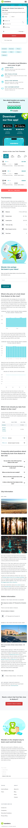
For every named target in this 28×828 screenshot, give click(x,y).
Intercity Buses (4, 789)
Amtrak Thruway (5, 659)
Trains (2, 791)
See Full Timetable (14, 190)
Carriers (4, 52)
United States (5, 769)
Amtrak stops (8, 586)
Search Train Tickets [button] (14, 703)
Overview (11, 48)
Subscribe (6, 286)
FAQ (11, 52)
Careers (16, 797)
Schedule (4, 48)
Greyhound (13, 659)
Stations (4, 55)
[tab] (5, 17)
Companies (3, 810)
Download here (14, 685)
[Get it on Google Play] (19, 126)
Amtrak (4, 425)
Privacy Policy (4, 815)
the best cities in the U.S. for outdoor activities (13, 577)
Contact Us (3, 807)
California (4, 771)
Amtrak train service (14, 654)
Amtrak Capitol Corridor (4, 429)
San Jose (4, 774)
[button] (26, 1)
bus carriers (18, 584)
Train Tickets (3, 767)
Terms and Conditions (6, 813)
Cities (18, 52)
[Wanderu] (6, 2)
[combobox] (14, 20)
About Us (16, 789)
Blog (15, 791)
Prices (18, 48)
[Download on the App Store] (8, 126)
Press (15, 794)
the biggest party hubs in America (9, 582)
